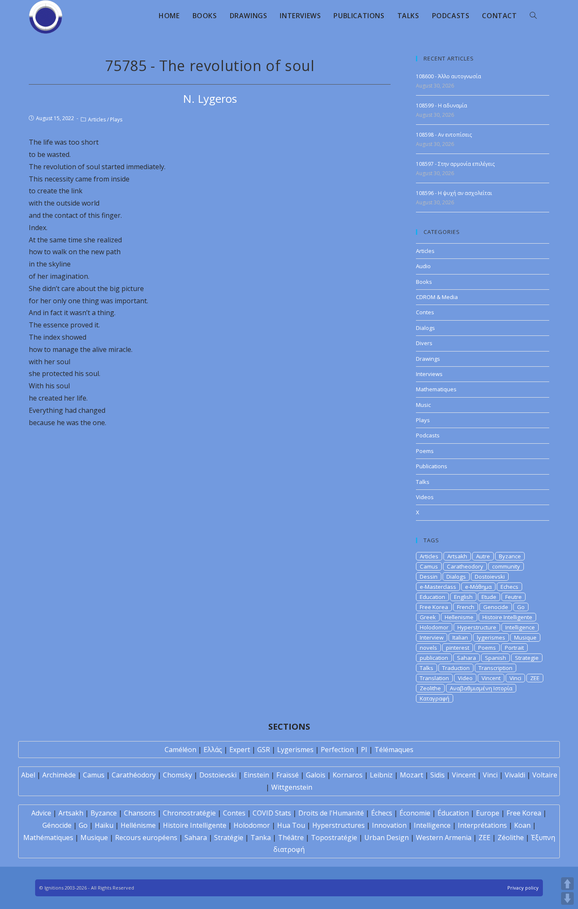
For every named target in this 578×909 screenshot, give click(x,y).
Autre (483, 556)
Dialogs (425, 328)
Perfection (337, 749)
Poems (425, 451)
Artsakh (457, 556)
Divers (424, 343)
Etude (489, 597)
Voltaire (544, 775)
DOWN (567, 898)
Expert (239, 749)
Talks (422, 482)
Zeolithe (430, 688)
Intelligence (520, 627)
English (463, 597)
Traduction (456, 668)
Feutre (513, 597)
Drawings (428, 359)
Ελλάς (213, 749)
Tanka (260, 837)
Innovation (389, 825)
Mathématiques (48, 837)
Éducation (453, 813)
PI (364, 749)
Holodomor (434, 627)
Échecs (381, 813)
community (506, 566)
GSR (263, 749)
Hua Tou (291, 825)
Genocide (495, 607)
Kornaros (348, 775)
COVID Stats (272, 813)
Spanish (495, 658)
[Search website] (533, 15)
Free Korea (434, 607)
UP (567, 883)
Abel (28, 775)
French (465, 607)
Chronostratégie (189, 813)
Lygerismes (295, 749)
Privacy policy (523, 887)
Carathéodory (134, 775)
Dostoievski (490, 576)
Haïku (104, 825)
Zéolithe (511, 837)
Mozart (411, 775)
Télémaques (393, 749)
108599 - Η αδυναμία (441, 105)
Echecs (509, 586)
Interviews (429, 374)
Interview (431, 637)
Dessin (429, 576)
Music (423, 405)
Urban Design (386, 837)
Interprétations (482, 825)
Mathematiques (436, 389)
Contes (425, 312)
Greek (428, 617)
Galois (315, 775)
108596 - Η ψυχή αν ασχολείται (454, 193)
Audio (423, 266)
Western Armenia (443, 837)
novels (428, 647)
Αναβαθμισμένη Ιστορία (481, 688)
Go (521, 607)
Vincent (491, 678)
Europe (487, 813)
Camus (429, 566)
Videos (425, 497)
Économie (414, 813)
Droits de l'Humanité (331, 813)
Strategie (527, 658)
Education (432, 597)
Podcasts (428, 435)
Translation (434, 678)
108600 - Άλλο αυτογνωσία (448, 76)
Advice (41, 813)
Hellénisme (138, 825)
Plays (116, 119)
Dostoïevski (218, 775)
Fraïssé (287, 775)
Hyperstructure (476, 627)
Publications (431, 466)
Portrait (514, 647)
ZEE (534, 678)
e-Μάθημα (478, 586)
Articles (97, 119)
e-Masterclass (438, 586)
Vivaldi (515, 775)
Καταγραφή (434, 698)
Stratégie (228, 837)
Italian (460, 637)
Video (465, 678)
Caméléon (180, 749)
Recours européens (146, 837)
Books (424, 282)
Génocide (57, 825)
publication (434, 658)
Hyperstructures (338, 825)
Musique (525, 637)
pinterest (457, 647)
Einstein (256, 775)
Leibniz (381, 775)
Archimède (59, 775)
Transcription (495, 668)
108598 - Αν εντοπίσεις (444, 134)
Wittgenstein (291, 787)
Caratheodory (465, 566)
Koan (522, 825)
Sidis (437, 775)
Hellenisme (459, 617)
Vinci (515, 678)
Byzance (510, 556)
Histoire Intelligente (507, 617)
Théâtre (291, 837)
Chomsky (177, 775)
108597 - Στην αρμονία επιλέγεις (455, 164)
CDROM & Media (437, 297)
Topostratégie (334, 837)
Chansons (140, 813)
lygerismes (491, 637)
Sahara (466, 658)
